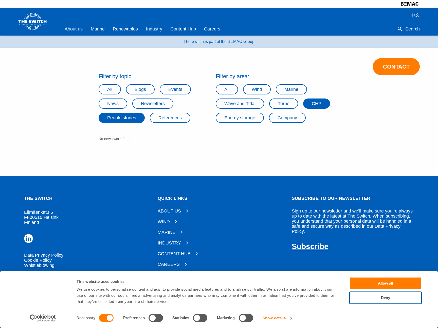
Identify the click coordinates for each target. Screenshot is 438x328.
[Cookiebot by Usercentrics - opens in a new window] (43, 318)
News (113, 103)
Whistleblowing (39, 265)
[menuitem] (74, 29)
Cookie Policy (38, 260)
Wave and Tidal (240, 103)
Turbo (283, 103)
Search (412, 28)
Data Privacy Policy (43, 255)
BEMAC (409, 4)
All (109, 89)
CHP (316, 103)
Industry (154, 29)
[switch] (156, 318)
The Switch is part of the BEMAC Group (219, 41)
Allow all (385, 283)
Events (175, 89)
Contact (396, 66)
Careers (212, 29)
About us (74, 29)
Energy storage (239, 117)
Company (287, 117)
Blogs (140, 89)
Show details (274, 318)
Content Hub (183, 29)
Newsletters (153, 103)
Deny (385, 298)
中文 (415, 15)
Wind (257, 89)
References (170, 117)
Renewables (125, 29)
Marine (98, 29)
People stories (121, 117)
